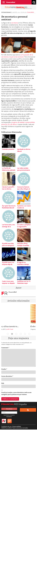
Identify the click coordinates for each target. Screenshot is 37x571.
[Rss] (28, 409)
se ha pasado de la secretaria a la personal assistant (17, 56)
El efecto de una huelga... (11, 326)
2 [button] (12, 334)
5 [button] (25, 334)
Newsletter (9, 409)
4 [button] (21, 334)
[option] (18, 317)
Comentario (5, 348)
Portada (3, 12)
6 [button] (29, 334)
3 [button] (16, 334)
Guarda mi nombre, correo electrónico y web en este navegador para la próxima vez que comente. (16, 393)
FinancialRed (10, 2)
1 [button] (8, 334)
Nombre (4, 369)
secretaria (14, 23)
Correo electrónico (7, 376)
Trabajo (8, 12)
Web (2, 383)
